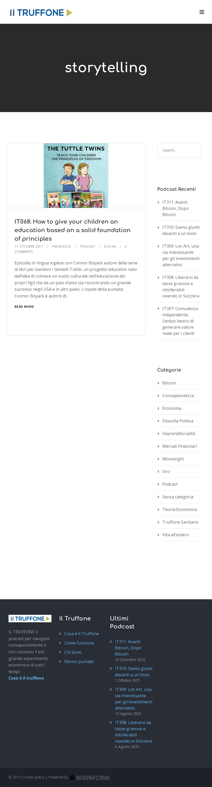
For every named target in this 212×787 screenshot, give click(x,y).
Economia (171, 408)
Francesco (61, 246)
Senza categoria (177, 497)
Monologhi (173, 459)
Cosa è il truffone (26, 678)
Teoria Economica (179, 509)
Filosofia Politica (177, 421)
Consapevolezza (178, 395)
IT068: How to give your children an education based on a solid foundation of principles (72, 230)
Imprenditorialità (178, 433)
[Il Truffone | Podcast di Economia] (40, 11)
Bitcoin (169, 383)
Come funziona (79, 643)
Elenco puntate (79, 661)
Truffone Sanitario (180, 522)
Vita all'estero (175, 535)
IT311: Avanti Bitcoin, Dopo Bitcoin (175, 208)
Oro (166, 471)
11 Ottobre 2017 (29, 246)
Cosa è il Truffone (81, 633)
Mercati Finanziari (179, 446)
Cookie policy (33, 777)
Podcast (87, 246)
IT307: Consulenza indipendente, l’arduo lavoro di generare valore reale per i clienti (180, 321)
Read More (24, 306)
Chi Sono (73, 652)
